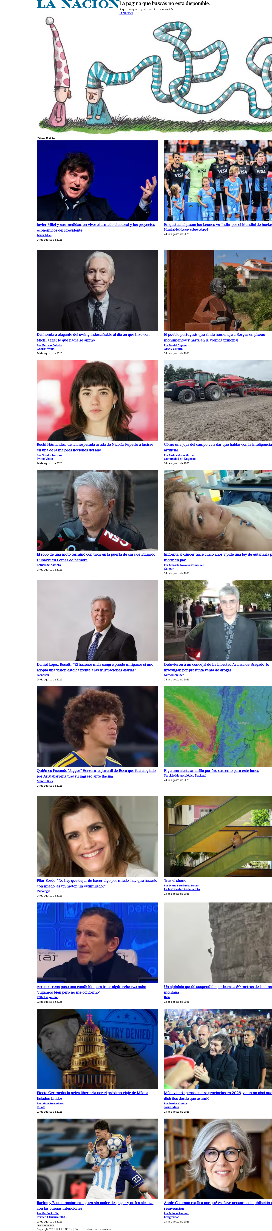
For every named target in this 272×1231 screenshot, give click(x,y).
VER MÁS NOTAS (45, 1225)
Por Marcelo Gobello (49, 345)
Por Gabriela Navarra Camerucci (184, 565)
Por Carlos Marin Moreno (179, 455)
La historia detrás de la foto (182, 889)
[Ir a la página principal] (78, 7)
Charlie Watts (45, 349)
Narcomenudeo (174, 675)
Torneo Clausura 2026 (52, 1217)
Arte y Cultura (173, 349)
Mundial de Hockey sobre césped (186, 229)
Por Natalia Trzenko (49, 455)
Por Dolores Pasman (176, 1213)
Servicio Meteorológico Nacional (185, 775)
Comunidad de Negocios (180, 459)
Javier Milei (44, 235)
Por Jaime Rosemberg (50, 1103)
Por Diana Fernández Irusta (181, 885)
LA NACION (126, 13)
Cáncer (169, 569)
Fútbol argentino (47, 997)
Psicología (43, 891)
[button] (97, 181)
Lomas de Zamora (49, 565)
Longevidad (171, 1217)
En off (41, 1107)
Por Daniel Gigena (175, 345)
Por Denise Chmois (175, 1103)
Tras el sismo (175, 881)
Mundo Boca (45, 781)
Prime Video (45, 459)
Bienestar (43, 675)
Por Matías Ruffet (48, 1213)
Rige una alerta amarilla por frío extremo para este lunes (211, 771)
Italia (167, 997)
